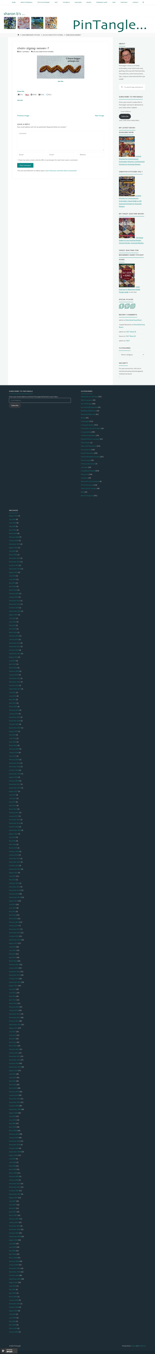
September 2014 (15, 897)
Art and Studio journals (89, 407)
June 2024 (12, 579)
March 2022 (13, 668)
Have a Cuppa (85, 460)
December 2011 (14, 1014)
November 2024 (14, 562)
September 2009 (15, 1109)
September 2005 (15, 1279)
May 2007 (12, 1208)
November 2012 (14, 975)
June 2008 (12, 1162)
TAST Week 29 (131, 332)
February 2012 (14, 1007)
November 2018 (14, 766)
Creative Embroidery (88, 435)
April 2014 (12, 915)
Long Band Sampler (88, 471)
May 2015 (12, 880)
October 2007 (14, 1191)
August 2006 (13, 1240)
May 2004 (12, 1321)
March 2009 (13, 1130)
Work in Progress (87, 495)
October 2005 (14, 1275)
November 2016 (14, 823)
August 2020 (13, 731)
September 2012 (15, 982)
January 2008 (13, 1180)
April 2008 (12, 1169)
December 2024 (14, 558)
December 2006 (14, 1226)
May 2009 (12, 1123)
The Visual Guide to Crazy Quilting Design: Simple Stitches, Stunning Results (131, 240)
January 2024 (13, 597)
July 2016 (12, 837)
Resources (84, 474)
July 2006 (12, 1244)
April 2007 (12, 1212)
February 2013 (14, 964)
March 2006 (13, 1258)
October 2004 (14, 1307)
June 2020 (12, 738)
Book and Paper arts (88, 414)
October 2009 (14, 1106)
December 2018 (14, 763)
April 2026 (12, 530)
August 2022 (13, 657)
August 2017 (13, 791)
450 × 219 (22, 52)
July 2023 (12, 618)
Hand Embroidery (87, 453)
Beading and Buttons (88, 411)
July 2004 (12, 1314)
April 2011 (12, 1042)
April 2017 (12, 805)
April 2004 (12, 1325)
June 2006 (12, 1247)
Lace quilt (84, 467)
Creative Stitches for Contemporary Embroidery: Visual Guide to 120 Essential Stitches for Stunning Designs (130, 201)
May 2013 (12, 954)
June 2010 (12, 1077)
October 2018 (14, 770)
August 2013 (13, 943)
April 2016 (12, 844)
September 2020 (15, 728)
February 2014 (14, 922)
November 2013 (14, 933)
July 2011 (12, 1032)
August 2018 (13, 777)
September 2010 (15, 1067)
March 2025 (13, 555)
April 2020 (12, 742)
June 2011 (12, 1035)
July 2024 (12, 576)
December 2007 (14, 1183)
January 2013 (13, 968)
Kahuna (133, 1346)
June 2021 (12, 696)
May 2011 (12, 1039)
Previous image (23, 115)
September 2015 (15, 869)
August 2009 (13, 1113)
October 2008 (14, 1148)
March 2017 (13, 809)
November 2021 (14, 682)
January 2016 (13, 855)
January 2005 (13, 1300)
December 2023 (14, 601)
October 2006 (14, 1233)
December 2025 (14, 544)
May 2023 (12, 625)
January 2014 (13, 926)
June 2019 (12, 756)
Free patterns (86, 450)
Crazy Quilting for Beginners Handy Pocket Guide (129, 289)
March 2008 (13, 1173)
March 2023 (13, 632)
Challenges (85, 421)
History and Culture (88, 464)
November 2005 (14, 1272)
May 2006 (12, 1251)
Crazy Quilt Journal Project (90, 428)
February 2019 (14, 759)
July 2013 (12, 947)
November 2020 (14, 721)
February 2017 (14, 812)
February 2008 (14, 1176)
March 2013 (13, 961)
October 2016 (14, 827)
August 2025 (13, 548)
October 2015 (14, 865)
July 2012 (12, 989)
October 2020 (14, 724)
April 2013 (12, 957)
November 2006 (14, 1229)
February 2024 (14, 593)
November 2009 (14, 1102)
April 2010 (12, 1085)
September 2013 (15, 940)
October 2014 (14, 894)
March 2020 (13, 745)
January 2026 (13, 540)
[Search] (143, 2)
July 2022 (12, 661)
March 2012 (13, 1003)
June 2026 (12, 523)
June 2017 (12, 798)
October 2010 (14, 1063)
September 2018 (15, 774)
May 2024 (12, 583)
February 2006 (14, 1261)
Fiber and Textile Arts (88, 446)
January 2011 (13, 1053)
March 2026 (13, 533)
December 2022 (14, 643)
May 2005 (12, 1289)
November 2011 (14, 1017)
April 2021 (12, 703)
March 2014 (13, 918)
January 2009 (13, 1138)
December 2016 (14, 819)
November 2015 (14, 862)
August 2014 (13, 901)
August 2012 (13, 986)
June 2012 (12, 993)
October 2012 (14, 979)
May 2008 (12, 1166)
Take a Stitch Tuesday (88, 488)
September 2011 (15, 1024)
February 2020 (14, 749)
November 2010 (14, 1060)
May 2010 (12, 1081)
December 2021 (14, 678)
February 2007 (14, 1219)
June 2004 (12, 1318)
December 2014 (14, 887)
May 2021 (12, 699)
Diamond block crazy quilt (90, 439)
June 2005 (12, 1286)
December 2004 (14, 1304)
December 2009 (14, 1099)
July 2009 (12, 1116)
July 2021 (12, 692)
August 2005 (13, 1282)
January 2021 (13, 714)
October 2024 (14, 565)
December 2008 (14, 1141)
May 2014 (12, 911)
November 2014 (14, 890)
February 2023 (14, 636)
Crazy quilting (86, 432)
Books (83, 418)
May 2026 (12, 526)
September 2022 (15, 653)
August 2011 (13, 1028)
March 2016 (13, 848)
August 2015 (13, 873)
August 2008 (13, 1155)
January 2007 (13, 1222)
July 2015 (12, 876)
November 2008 (14, 1145)
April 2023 (12, 629)
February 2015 (14, 883)
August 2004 (13, 1311)
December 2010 (14, 1056)
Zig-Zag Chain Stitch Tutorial (53, 35)
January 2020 (13, 752)
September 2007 (15, 1194)
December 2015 (14, 858)
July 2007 (12, 1201)
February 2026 (14, 537)
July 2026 (12, 519)
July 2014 (12, 904)
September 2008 (15, 1152)
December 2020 (14, 717)
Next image (99, 115)
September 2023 (15, 611)
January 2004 (13, 1332)
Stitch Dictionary (87, 485)
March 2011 (13, 1046)
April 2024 (12, 586)
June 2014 (12, 908)
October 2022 (14, 650)
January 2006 (13, 1265)
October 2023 (14, 608)
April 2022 (12, 664)
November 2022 (14, 646)
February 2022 (14, 671)
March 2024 (13, 590)
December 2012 (14, 971)
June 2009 (12, 1120)
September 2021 (15, 689)
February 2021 (14, 710)
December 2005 (14, 1268)
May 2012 (12, 996)
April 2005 (12, 1293)
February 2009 (14, 1134)
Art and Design (86, 404)
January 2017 (13, 816)
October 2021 (14, 685)
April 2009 (12, 1127)
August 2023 (13, 615)
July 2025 (12, 551)
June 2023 (12, 622)
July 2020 (12, 735)
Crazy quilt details (87, 425)
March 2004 (13, 1328)
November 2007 (14, 1187)
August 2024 (13, 572)
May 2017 (12, 802)
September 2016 (15, 830)
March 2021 (13, 706)
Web (82, 492)
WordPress (142, 1346)
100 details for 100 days (89, 397)
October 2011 (14, 1021)
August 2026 (13, 516)
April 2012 (12, 1000)
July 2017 (12, 795)
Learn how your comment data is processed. (61, 171)
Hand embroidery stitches (31, 35)
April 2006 (12, 1254)
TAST (128, 341)
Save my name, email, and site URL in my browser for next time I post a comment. (48, 160)
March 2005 (13, 1297)
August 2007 (13, 1198)
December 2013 (14, 929)
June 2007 (12, 1205)
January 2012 (13, 1010)
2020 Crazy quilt (86, 400)
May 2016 (12, 841)
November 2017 (14, 784)
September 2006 (15, 1236)
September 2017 (15, 788)
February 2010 (14, 1092)
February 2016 (14, 851)
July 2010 (12, 1074)
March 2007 (13, 1215)
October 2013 (14, 936)
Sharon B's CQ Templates (90, 481)
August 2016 (13, 834)
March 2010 (13, 1088)
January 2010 (13, 1095)
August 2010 (13, 1070)
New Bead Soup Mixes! (134, 320)
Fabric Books (85, 442)
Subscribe (124, 116)
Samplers (84, 478)
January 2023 (13, 639)
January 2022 (13, 675)
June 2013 (12, 950)
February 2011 (14, 1049)
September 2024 (15, 569)
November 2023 (14, 604)
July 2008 (12, 1159)
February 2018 (14, 781)
